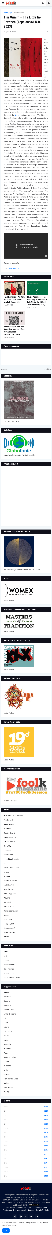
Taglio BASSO (9, 924)
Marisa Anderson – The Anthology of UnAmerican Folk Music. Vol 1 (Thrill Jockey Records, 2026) (37, 301)
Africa (6, 952)
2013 (26, 1120)
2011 (26, 1111)
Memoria (7, 876)
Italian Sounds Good (11, 868)
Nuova (4, 369)
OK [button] (6, 1230)
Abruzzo (7, 992)
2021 (26, 1154)
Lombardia (8, 1031)
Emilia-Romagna (10, 1014)
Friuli (5, 1018)
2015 (26, 1128)
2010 (26, 1107)
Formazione (8, 855)
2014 (26, 1124)
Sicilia (6, 1070)
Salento (6, 1062)
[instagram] (26, 1216)
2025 (26, 1171)
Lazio (6, 1023)
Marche (6, 1036)
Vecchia (47, 369)
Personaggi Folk (10, 893)
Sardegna (7, 1066)
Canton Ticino (9, 1010)
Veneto (6, 1092)
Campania (7, 1005)
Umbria (6, 1083)
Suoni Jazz (8, 920)
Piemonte (7, 1049)
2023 (26, 1163)
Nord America (19, 12)
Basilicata (7, 997)
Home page (8, 12)
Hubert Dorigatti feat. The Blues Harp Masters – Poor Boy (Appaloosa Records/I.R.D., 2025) (14, 330)
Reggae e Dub (9, 906)
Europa (6, 960)
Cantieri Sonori (9, 833)
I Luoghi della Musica (11, 859)
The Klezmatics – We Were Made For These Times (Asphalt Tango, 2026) (14, 299)
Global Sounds (9, 965)
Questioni (7, 902)
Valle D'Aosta (8, 1087)
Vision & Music (9, 933)
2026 (26, 1176)
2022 (26, 1158)
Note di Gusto (9, 889)
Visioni (6, 937)
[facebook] (15, 1216)
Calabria (7, 1001)
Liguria (6, 1027)
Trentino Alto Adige (11, 1079)
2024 (26, 1167)
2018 (26, 1141)
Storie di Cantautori (11, 911)
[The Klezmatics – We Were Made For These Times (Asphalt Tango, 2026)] (14, 288)
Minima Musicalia (10, 881)
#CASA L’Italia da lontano (13, 816)
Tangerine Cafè (9, 928)
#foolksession (9, 824)
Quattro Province (10, 1057)
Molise (6, 1040)
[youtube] (37, 1216)
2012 (26, 1115)
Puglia (6, 1053)
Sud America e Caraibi (12, 978)
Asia (5, 956)
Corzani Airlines (9, 842)
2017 (26, 1137)
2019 (26, 1146)
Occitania (7, 1044)
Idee (5, 863)
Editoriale (7, 850)
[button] (3, 3)
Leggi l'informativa (9, 1225)
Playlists (7, 898)
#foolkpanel (8, 820)
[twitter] (31, 1216)
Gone (17, 115)
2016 (26, 1133)
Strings (6, 915)
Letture (6, 872)
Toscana (7, 1075)
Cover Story (8, 846)
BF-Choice (7, 829)
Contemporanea (10, 837)
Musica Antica (9, 885)
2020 (26, 1150)
